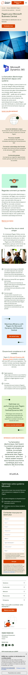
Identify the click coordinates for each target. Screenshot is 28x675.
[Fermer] (26, 654)
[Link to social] (3, 645)
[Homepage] (5, 2)
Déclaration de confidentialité (9, 571)
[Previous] (2, 457)
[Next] (25, 457)
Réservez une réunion (7, 221)
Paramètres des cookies (14, 673)
